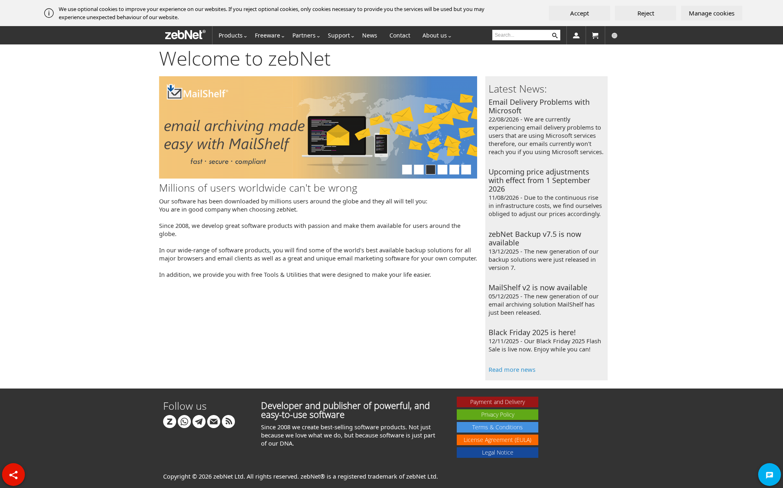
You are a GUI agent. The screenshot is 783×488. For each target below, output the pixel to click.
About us (434, 35)
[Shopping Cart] (595, 35)
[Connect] (169, 421)
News (369, 35)
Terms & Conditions (497, 427)
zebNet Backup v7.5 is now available (535, 238)
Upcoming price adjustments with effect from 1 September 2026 (539, 180)
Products (231, 35)
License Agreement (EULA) (497, 440)
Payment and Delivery (497, 402)
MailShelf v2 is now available (538, 287)
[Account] (576, 35)
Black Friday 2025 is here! (532, 332)
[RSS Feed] (228, 421)
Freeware (267, 35)
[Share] (13, 474)
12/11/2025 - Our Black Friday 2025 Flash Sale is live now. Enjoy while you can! (545, 345)
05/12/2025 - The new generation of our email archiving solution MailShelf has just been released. (544, 304)
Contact (399, 35)
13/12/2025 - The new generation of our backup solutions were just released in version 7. (544, 259)
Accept (579, 13)
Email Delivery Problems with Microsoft (539, 106)
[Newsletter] (213, 421)
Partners (304, 35)
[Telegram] (199, 421)
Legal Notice (497, 452)
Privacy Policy (497, 414)
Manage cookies (711, 13)
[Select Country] (614, 35)
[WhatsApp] (184, 421)
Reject (645, 13)
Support (339, 35)
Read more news (512, 369)
